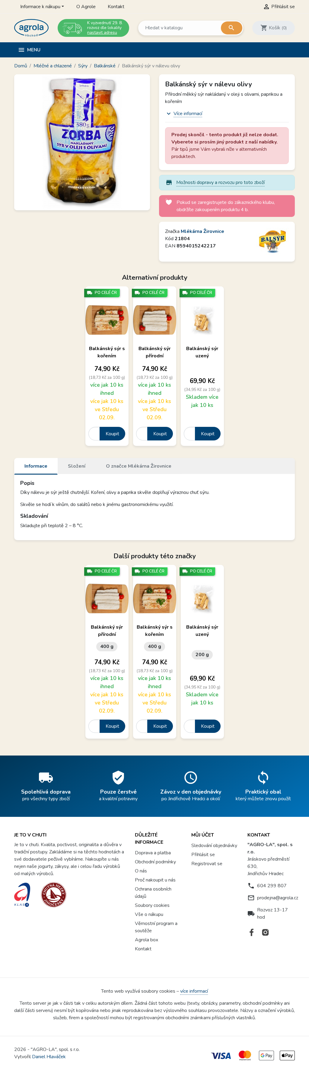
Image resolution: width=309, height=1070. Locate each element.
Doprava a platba (153, 852)
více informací (194, 991)
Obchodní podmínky (155, 862)
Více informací (188, 113)
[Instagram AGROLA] (265, 932)
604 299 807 (272, 885)
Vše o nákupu (149, 914)
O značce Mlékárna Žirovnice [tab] (138, 466)
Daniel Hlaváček (49, 1056)
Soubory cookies (152, 905)
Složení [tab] (76, 466)
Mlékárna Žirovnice (202, 231)
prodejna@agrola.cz (277, 897)
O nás (141, 871)
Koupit (112, 433)
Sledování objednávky (214, 845)
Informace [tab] (35, 466)
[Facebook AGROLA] (252, 932)
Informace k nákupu (40, 6)
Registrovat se (206, 863)
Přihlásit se (203, 854)
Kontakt (116, 6)
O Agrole (86, 6)
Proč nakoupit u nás (155, 880)
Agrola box (146, 939)
